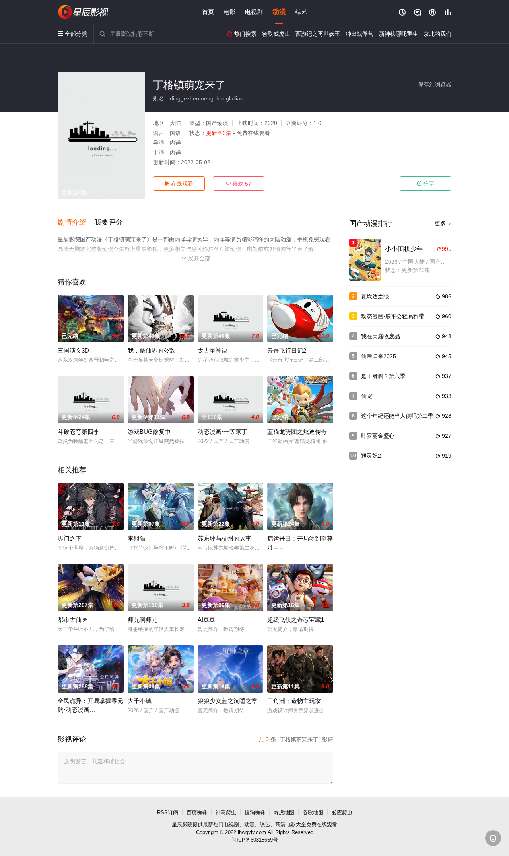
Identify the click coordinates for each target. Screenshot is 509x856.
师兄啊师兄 (142, 619)
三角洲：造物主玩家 (294, 700)
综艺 (301, 11)
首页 (208, 11)
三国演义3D (73, 350)
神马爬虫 (226, 812)
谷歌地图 (313, 812)
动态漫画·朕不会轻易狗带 (392, 316)
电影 (229, 11)
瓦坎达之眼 (375, 296)
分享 (425, 183)
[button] (76, 223)
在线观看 (179, 183)
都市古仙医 (72, 619)
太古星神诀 (212, 350)
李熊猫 (137, 538)
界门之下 (70, 538)
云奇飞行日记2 (286, 350)
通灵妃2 (371, 455)
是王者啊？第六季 (383, 376)
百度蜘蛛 (197, 812)
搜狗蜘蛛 (255, 812)
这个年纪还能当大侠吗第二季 (397, 416)
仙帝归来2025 (378, 356)
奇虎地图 (284, 812)
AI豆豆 (206, 619)
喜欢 (238, 183)
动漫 (279, 12)
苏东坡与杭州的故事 (224, 538)
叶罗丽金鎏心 (377, 436)
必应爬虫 (342, 812)
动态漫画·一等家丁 (222, 431)
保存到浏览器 (434, 84)
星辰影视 (83, 12)
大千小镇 (140, 700)
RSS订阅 (167, 812)
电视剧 (254, 11)
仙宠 (366, 396)
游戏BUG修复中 (149, 431)
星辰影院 (182, 824)
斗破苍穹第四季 (78, 431)
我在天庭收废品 (380, 336)
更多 (443, 223)
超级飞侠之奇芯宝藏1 (295, 619)
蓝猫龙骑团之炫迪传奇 (297, 431)
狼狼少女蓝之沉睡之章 (227, 700)
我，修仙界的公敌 (151, 350)
